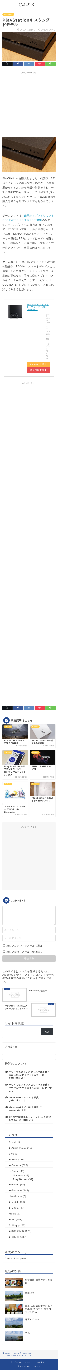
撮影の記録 (17, 1231)
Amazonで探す (38, 364)
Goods (15, 1184)
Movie (15, 1208)
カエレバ (48, 321)
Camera (16, 1165)
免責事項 (40, 1362)
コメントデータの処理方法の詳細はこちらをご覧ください (28, 978)
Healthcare (15, 1196)
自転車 (15, 1237)
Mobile (15, 1202)
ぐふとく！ (29, 4)
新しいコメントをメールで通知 (24, 945)
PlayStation (8, 14)
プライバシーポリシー (23, 1362)
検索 (47, 1031)
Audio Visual (18, 1148)
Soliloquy (14, 1225)
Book (14, 1159)
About (12, 1142)
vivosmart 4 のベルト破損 (24, 1097)
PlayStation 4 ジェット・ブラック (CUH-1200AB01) (38, 307)
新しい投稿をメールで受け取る (24, 951)
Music (12, 1213)
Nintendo (18, 1175)
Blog (11, 1153)
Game (15, 1171)
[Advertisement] (29, 104)
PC (13, 1219)
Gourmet (16, 1190)
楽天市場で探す (38, 370)
